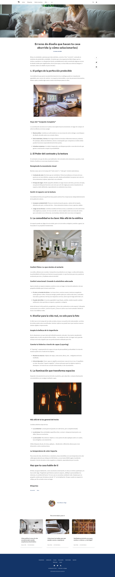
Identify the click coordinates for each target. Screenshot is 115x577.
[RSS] (60, 565)
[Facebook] (96, 67)
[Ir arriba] (96, 57)
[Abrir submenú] (52, 2)
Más (46, 2)
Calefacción (48, 560)
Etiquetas (29, 2)
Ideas (38, 490)
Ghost (65, 568)
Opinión (74, 560)
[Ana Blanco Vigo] (52, 503)
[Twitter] (96, 62)
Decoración (32, 490)
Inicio (23, 2)
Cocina (54, 560)
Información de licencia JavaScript (57, 571)
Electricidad (68, 560)
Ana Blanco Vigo (61, 502)
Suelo (60, 562)
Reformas (55, 562)
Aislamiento (41, 560)
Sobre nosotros (38, 2)
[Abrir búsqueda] (93, 2)
